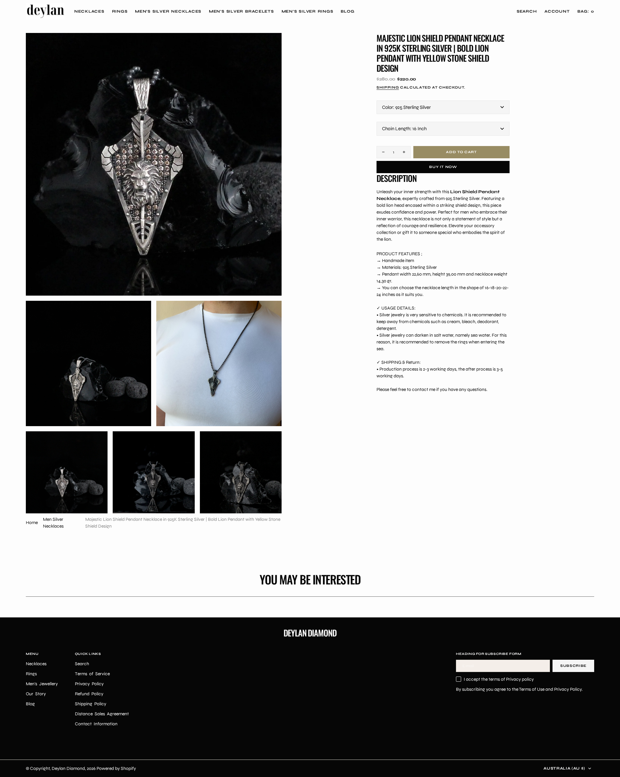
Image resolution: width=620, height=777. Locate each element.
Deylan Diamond (68, 768)
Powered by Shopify (116, 768)
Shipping (388, 87)
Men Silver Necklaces (53, 523)
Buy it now (443, 167)
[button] (557, 11)
